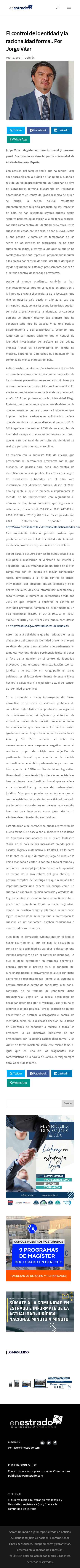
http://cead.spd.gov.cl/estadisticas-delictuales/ (39, 626)
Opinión (30, 57)
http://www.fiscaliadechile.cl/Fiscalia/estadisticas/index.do (42, 527)
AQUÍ (39, 1504)
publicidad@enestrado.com (25, 1475)
